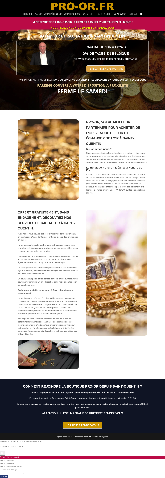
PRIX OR (38, 14)
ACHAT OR (27, 14)
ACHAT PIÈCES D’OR (52, 14)
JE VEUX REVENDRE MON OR (106, 68)
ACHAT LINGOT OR (72, 14)
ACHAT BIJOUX (120, 14)
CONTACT (133, 14)
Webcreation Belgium (97, 436)
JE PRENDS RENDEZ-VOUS (82, 425)
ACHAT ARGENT (104, 14)
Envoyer (4, 476)
